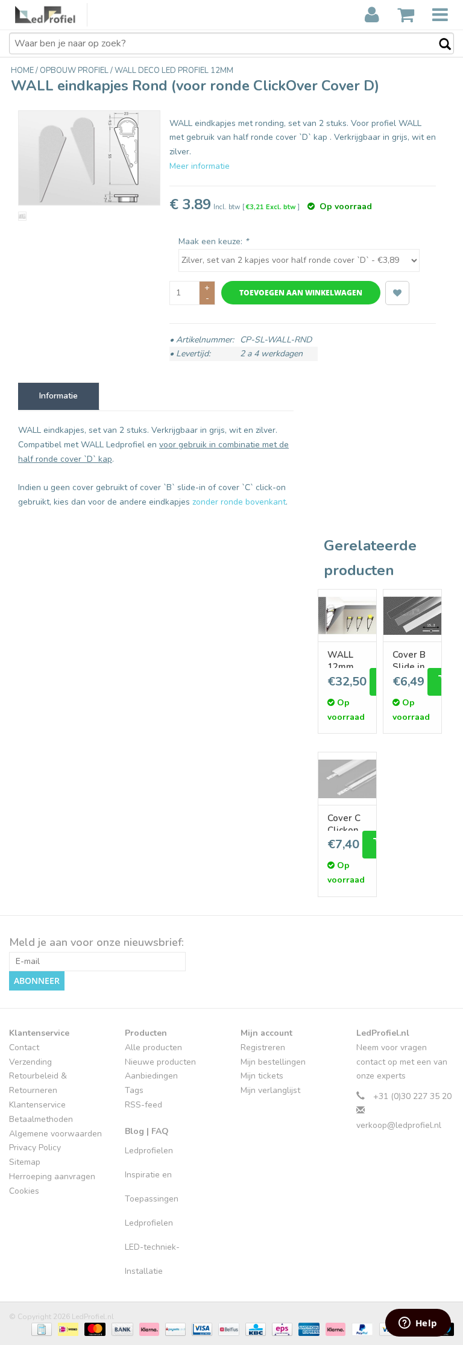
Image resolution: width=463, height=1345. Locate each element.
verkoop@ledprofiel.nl (398, 1125)
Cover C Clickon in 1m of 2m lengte (344, 821)
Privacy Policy (35, 1147)
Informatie (58, 396)
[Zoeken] (439, 45)
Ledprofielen (149, 1150)
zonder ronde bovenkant (239, 502)
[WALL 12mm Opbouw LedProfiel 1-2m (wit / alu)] (347, 616)
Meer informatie (199, 166)
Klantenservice (37, 1104)
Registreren (263, 1047)
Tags (134, 1090)
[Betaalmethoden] (40, 1329)
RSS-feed (143, 1104)
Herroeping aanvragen (52, 1176)
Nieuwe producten (160, 1062)
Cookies (24, 1191)
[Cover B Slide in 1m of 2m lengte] (412, 616)
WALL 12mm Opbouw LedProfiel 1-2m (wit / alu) (347, 658)
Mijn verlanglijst (270, 1090)
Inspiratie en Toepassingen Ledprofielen (151, 1199)
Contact (24, 1047)
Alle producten (153, 1047)
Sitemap (24, 1162)
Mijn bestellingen (273, 1062)
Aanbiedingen (151, 1076)
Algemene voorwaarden (55, 1133)
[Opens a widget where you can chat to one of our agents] (418, 1324)
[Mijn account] (372, 15)
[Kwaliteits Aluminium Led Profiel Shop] (51, 15)
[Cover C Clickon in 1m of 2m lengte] (347, 778)
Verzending (30, 1062)
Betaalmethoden (41, 1119)
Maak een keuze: (213, 241)
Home (23, 70)
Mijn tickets (262, 1076)
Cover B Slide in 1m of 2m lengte (412, 658)
